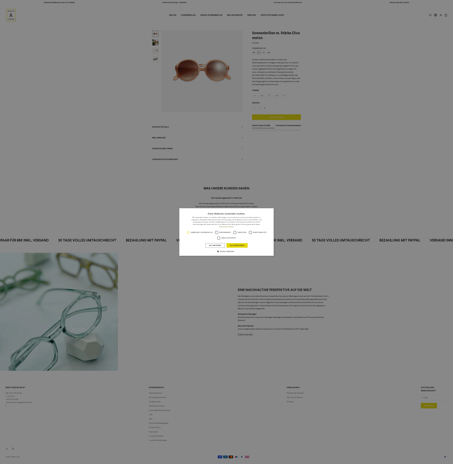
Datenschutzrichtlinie (226, 227)
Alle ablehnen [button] (215, 245)
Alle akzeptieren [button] (237, 245)
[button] (226, 251)
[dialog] (226, 232)
